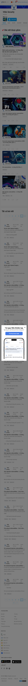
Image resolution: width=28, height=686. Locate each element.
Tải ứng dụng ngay (14, 333)
